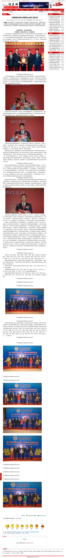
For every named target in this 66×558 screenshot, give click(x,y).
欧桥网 (54, 551)
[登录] (29, 542)
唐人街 (4, 553)
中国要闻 (16, 9)
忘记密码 (8, 0)
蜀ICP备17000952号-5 (34, 556)
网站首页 (5, 9)
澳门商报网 (57, 551)
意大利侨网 (30, 551)
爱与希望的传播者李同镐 (54, 62)
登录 (3, 0)
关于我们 (61, 9)
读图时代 (44, 9)
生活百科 (38, 9)
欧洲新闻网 (38, 551)
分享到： (24, 515)
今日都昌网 (21, 553)
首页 (7, 11)
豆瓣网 (40, 515)
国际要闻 (22, 9)
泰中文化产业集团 (44, 551)
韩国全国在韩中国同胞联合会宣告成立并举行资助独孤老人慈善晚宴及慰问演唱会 (23, 531)
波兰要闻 (10, 9)
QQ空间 (36, 515)
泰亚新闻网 (25, 551)
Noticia (55, 9)
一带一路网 (12, 553)
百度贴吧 (44, 515)
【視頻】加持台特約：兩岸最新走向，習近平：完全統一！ (18, 533)
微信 (28, 515)
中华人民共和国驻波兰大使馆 (8, 551)
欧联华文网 (8, 553)
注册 (5, 0)
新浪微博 (31, 515)
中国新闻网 (21, 551)
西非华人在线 (16, 551)
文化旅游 (33, 9)
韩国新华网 (50, 551)
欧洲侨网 (34, 551)
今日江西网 (17, 553)
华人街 (61, 551)
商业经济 (27, 9)
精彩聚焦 (50, 9)
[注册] (32, 542)
